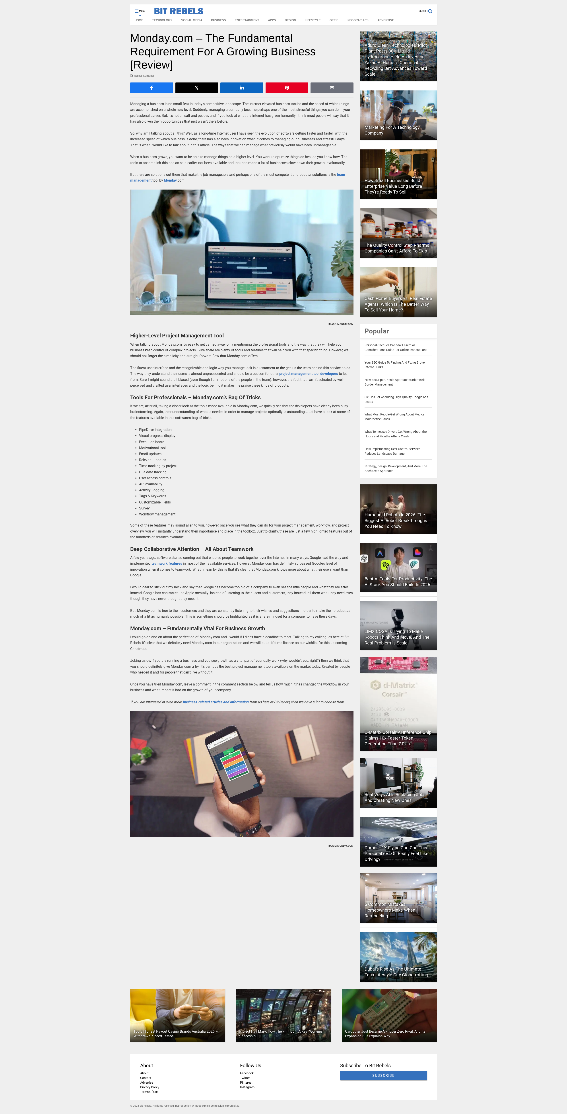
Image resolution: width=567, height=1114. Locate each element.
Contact (145, 1078)
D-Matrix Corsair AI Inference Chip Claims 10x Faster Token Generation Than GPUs (398, 738)
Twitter (245, 1078)
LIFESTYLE (313, 20)
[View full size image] (241, 252)
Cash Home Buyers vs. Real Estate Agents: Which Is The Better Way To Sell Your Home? (398, 304)
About (144, 1073)
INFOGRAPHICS (358, 20)
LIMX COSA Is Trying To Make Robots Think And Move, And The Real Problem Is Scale (397, 637)
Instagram (247, 1087)
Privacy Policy (149, 1087)
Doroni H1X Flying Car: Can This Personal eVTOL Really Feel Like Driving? (396, 853)
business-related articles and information (216, 702)
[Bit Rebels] (177, 12)
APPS (272, 20)
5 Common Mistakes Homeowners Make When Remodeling (390, 910)
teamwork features (166, 563)
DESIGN (290, 20)
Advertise (146, 1082)
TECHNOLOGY (162, 20)
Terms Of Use (149, 1092)
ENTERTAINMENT (247, 20)
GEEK (334, 20)
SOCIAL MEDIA (191, 20)
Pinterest (246, 1082)
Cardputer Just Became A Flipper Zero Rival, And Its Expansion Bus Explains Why (385, 1033)
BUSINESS (218, 20)
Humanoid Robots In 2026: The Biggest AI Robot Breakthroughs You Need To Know (396, 520)
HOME (139, 20)
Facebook (247, 1073)
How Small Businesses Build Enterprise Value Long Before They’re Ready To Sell (393, 186)
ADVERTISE (385, 20)
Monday (170, 180)
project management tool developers (308, 374)
